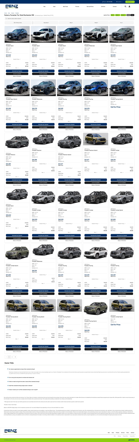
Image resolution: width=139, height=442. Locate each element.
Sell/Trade (65, 6)
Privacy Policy (125, 436)
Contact (114, 6)
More (16, 67)
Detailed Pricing (16, 59)
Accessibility (132, 436)
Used (54, 6)
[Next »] (15, 356)
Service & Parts (90, 6)
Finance (77, 6)
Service (122, 432)
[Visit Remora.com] (132, 440)
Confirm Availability (17, 73)
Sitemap (119, 436)
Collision (103, 6)
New (44, 6)
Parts (127, 432)
